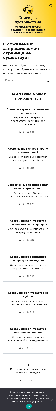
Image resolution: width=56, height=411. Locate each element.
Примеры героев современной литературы (28, 111)
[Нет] (52, 399)
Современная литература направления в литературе (28, 222)
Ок (28, 406)
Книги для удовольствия (28, 20)
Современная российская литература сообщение (28, 258)
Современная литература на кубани (28, 294)
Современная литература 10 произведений (28, 150)
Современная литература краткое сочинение (28, 330)
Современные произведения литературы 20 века (28, 186)
